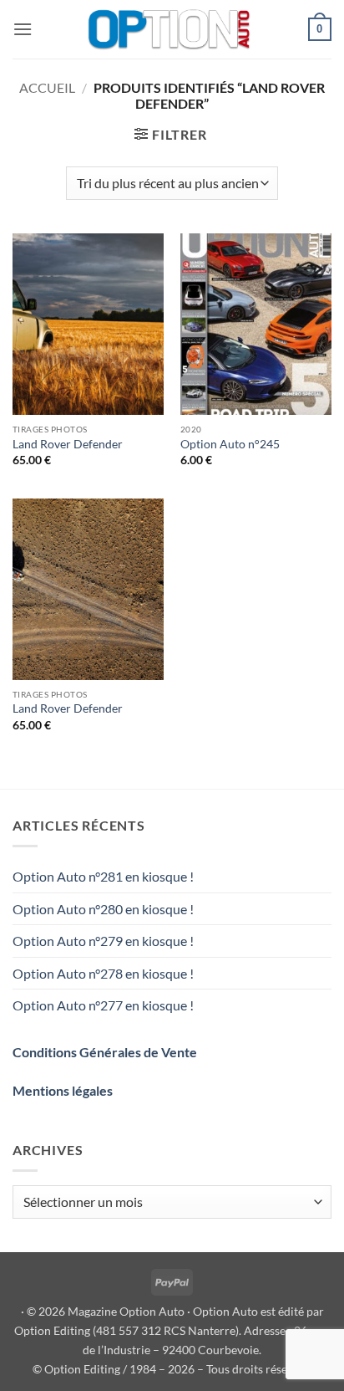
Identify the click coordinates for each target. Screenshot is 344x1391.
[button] (23, 28)
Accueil (47, 87)
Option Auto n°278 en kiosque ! (103, 973)
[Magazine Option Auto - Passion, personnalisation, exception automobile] (170, 29)
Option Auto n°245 (230, 444)
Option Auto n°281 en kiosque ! (103, 876)
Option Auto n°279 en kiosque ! (103, 941)
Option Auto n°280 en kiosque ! (103, 909)
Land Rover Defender (68, 444)
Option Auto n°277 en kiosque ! (103, 1005)
